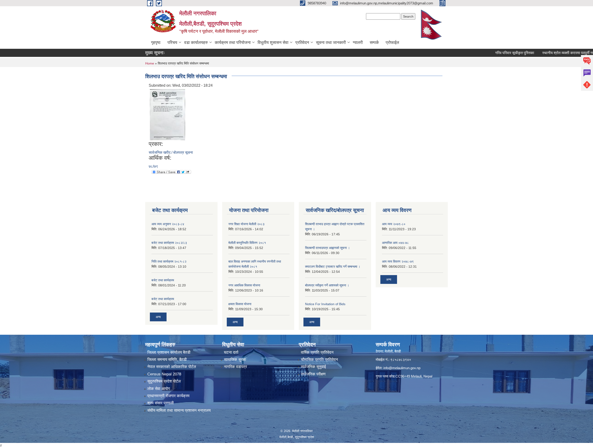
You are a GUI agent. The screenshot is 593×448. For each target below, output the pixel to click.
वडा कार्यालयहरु (196, 42)
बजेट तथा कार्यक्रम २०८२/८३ (169, 243)
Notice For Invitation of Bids (325, 304)
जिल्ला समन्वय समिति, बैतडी (167, 359)
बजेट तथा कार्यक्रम (162, 280)
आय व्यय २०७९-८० (393, 224)
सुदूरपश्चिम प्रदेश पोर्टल (164, 381)
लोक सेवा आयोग (158, 389)
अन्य (158, 317)
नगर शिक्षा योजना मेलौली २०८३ (246, 224)
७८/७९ (153, 166)
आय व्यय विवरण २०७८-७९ (398, 261)
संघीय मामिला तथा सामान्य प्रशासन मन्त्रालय (179, 410)
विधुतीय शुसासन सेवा (273, 42)
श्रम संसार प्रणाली (160, 403)
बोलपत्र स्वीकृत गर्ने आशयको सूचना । (327, 285)
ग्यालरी (358, 42)
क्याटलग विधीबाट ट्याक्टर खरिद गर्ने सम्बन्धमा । (332, 266)
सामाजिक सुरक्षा (235, 359)
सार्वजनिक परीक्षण (313, 374)
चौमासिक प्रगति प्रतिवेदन (319, 359)
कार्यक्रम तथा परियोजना (233, 42)
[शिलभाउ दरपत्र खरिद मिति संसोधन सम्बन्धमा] (167, 114)
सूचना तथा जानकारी (331, 42)
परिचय (172, 42)
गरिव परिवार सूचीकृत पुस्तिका (501, 53)
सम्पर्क (374, 42)
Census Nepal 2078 (164, 374)
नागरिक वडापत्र (235, 367)
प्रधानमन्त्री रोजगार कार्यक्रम (168, 396)
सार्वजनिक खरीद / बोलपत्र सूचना (171, 152)
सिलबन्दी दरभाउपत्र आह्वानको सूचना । (327, 248)
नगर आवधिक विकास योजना (244, 285)
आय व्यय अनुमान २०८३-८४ (167, 224)
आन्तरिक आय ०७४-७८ (395, 243)
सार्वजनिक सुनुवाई (313, 367)
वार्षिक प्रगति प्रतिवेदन (317, 352)
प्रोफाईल (392, 42)
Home (149, 63)
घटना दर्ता (231, 352)
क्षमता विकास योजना (239, 304)
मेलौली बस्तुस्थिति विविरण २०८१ (247, 243)
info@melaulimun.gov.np (401, 368)
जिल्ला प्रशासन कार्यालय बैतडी (168, 352)
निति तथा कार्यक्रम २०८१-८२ (168, 261)
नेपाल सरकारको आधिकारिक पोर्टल (171, 367)
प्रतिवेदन (302, 42)
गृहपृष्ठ (156, 42)
